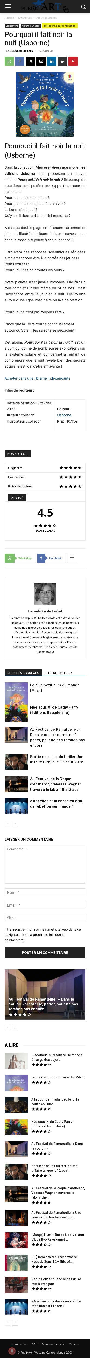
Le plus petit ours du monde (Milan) (58, 1077)
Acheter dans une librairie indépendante (37, 378)
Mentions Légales (53, 1344)
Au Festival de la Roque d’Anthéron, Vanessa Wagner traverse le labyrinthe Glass (55, 784)
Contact (74, 1344)
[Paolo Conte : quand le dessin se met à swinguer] (16, 1285)
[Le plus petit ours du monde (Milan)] (16, 697)
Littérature (25, 18)
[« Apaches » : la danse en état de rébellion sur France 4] (16, 806)
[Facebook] (19, 61)
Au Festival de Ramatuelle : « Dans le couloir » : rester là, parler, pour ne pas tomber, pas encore (43, 1004)
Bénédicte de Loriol (22, 50)
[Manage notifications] (12, 1351)
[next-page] (15, 823)
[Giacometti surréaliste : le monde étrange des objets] (16, 1061)
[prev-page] (7, 823)
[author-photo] (45, 605)
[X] (30, 61)
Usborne (64, 415)
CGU (35, 1344)
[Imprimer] (62, 61)
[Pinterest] (73, 61)
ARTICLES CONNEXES (23, 673)
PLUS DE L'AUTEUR (58, 673)
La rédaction (19, 1344)
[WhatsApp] (9, 61)
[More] (72, 558)
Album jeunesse (46, 18)
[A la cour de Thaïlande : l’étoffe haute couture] (16, 1105)
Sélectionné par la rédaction (59, 25)
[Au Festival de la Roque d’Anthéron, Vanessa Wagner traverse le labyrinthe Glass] (16, 784)
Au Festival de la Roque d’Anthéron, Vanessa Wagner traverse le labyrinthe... (58, 1192)
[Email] (41, 61)
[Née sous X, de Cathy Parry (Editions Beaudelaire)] (16, 714)
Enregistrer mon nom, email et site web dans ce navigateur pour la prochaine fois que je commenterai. (43, 934)
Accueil (9, 18)
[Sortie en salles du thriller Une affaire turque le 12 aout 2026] (16, 762)
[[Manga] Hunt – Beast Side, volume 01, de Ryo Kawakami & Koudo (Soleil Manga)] (16, 1241)
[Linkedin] (51, 61)
